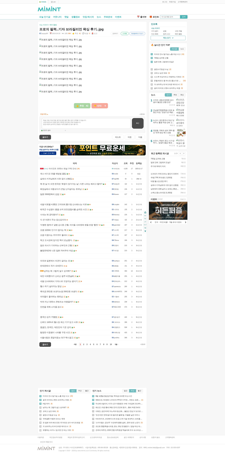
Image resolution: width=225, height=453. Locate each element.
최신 (182, 95)
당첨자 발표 (155, 437)
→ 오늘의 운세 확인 (48, 153)
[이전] (151, 222)
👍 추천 (76, 33)
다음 (140, 137)
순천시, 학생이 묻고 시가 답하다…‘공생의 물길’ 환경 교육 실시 (163, 143)
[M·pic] (53, 2)
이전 (129, 137)
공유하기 (115, 33)
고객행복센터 (170, 437)
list (145, 221)
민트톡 (154, 24)
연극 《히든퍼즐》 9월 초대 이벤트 (168, 222)
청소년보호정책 (112, 437)
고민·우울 (178, 31)
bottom (145, 231)
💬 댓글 (86, 33)
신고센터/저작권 (96, 437)
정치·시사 (166, 34)
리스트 (118, 137)
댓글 (145, 228)
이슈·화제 (154, 34)
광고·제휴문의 (129, 437)
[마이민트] (43, 2)
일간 (73, 391)
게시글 (174, 49)
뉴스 (99, 17)
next (145, 224)
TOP (145, 215)
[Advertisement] (160, 9)
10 (111, 344)
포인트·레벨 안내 (46, 442)
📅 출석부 (141, 17)
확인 (137, 123)
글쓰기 (45, 137)
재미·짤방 (178, 34)
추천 (175, 95)
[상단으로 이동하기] (143, 344)
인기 (168, 95)
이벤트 (118, 17)
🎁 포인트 (154, 17)
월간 (86, 391)
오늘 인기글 (44, 17)
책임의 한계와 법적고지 (76, 437)
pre (145, 218)
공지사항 (142, 437)
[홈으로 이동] (49, 9)
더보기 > (183, 199)
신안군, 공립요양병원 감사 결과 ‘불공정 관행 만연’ (163, 101)
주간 (80, 391)
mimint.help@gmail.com (156, 447)
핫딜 (66, 17)
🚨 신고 (94, 33)
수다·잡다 (154, 31)
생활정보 (75, 17)
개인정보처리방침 (55, 437)
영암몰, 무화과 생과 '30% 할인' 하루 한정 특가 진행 (164, 131)
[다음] (185, 222)
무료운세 (108, 17)
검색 (184, 17)
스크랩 (125, 33)
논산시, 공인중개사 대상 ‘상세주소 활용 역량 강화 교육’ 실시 (163, 122)
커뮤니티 (57, 17)
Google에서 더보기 (137, 33)
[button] (164, 2)
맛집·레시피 (88, 17)
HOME (145, 212)
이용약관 (41, 437)
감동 (164, 31)
